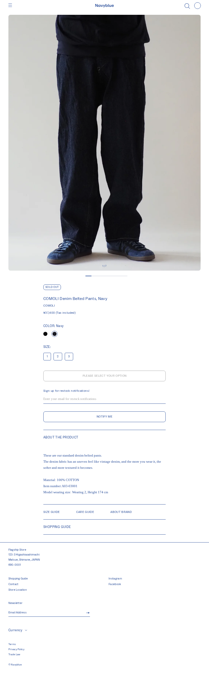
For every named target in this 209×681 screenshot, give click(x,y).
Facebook (115, 584)
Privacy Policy (16, 649)
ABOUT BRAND (121, 512)
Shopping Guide (18, 579)
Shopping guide (57, 527)
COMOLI (49, 306)
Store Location (17, 590)
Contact (13, 584)
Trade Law (14, 654)
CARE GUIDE (85, 512)
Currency (15, 630)
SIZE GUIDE (51, 512)
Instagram (115, 579)
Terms (12, 644)
